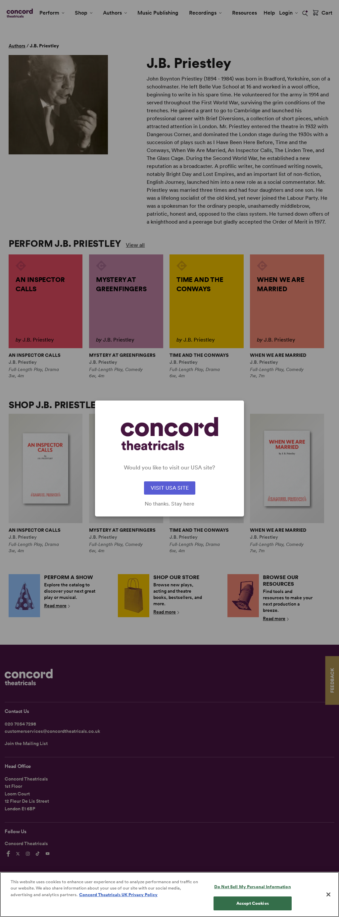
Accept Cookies (252, 903)
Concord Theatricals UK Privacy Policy (118, 894)
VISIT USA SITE (170, 488)
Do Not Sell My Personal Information (252, 886)
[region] (169, 894)
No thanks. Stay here (169, 504)
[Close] (328, 894)
